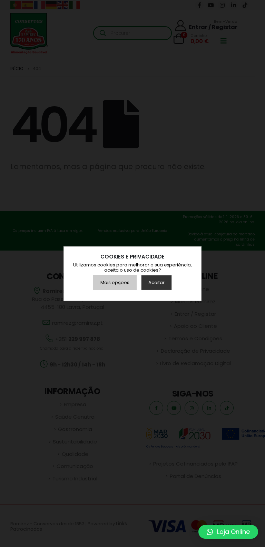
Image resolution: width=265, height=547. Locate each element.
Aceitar (156, 282)
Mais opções (114, 282)
